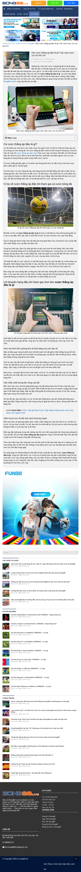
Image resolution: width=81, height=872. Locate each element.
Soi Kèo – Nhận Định (64, 9)
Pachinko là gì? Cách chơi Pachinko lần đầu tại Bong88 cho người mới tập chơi (39, 719)
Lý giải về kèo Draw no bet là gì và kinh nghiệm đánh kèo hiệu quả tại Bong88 (38, 573)
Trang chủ (6, 44)
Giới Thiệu (48, 864)
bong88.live (23, 859)
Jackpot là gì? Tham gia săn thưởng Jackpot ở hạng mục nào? (33, 764)
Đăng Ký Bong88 (13, 9)
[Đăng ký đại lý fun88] (21, 23)
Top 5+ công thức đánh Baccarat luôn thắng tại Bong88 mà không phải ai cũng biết (40, 701)
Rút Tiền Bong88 (48, 822)
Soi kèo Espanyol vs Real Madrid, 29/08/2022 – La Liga (30, 677)
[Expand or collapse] (75, 138)
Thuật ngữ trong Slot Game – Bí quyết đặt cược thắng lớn (31, 773)
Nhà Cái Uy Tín (29, 9)
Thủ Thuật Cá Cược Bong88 (23, 44)
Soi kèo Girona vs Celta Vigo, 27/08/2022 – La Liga (28, 659)
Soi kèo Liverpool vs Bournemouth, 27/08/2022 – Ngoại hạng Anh (34, 624)
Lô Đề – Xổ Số (22, 14)
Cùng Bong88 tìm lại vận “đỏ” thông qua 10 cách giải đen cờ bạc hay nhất (37, 728)
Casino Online (9, 14)
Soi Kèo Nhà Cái (48, 800)
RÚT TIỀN (71, 3)
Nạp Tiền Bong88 (48, 819)
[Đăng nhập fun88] (59, 35)
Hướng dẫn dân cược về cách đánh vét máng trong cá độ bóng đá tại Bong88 (38, 591)
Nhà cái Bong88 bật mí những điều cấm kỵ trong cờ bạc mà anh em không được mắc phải (42, 600)
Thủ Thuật (34, 14)
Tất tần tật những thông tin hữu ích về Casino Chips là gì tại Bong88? (35, 737)
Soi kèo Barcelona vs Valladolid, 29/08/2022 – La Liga (29, 632)
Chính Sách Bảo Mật (61, 864)
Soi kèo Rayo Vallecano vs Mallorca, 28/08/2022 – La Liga (31, 686)
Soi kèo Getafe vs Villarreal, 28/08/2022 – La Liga (28, 668)
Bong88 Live (37, 59)
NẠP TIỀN (54, 3)
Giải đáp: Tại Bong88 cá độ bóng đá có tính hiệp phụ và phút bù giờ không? (37, 746)
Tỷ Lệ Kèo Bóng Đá (45, 9)
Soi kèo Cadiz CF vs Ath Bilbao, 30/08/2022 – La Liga (29, 641)
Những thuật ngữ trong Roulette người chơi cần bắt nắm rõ (32, 755)
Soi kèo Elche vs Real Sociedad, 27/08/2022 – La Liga (29, 650)
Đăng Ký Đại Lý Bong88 (51, 827)
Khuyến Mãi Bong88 (50, 824)
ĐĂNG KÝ (38, 3)
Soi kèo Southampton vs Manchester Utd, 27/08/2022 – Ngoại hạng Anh (36, 615)
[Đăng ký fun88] (40, 507)
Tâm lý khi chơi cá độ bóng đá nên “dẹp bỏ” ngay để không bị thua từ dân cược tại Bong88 (43, 564)
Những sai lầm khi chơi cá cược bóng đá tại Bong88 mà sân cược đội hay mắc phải (40, 582)
